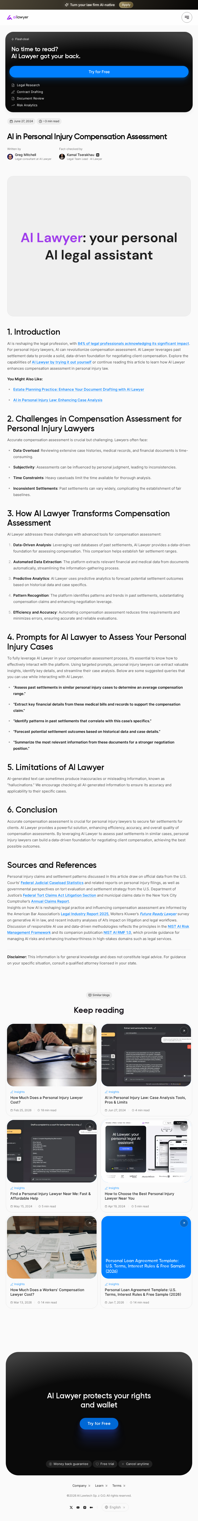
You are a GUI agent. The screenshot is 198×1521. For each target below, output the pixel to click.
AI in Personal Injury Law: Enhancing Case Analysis (57, 400)
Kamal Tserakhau (80, 155)
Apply (126, 5)
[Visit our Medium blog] (91, 1507)
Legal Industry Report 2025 (84, 914)
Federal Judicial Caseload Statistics (52, 882)
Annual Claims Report (50, 901)
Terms (116, 1485)
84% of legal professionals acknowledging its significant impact (133, 343)
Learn (99, 1485)
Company (79, 1485)
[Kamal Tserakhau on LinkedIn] (97, 154)
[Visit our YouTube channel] (77, 1507)
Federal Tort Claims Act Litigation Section (59, 895)
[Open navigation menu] (187, 17)
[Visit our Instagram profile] (84, 1507)
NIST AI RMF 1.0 (117, 932)
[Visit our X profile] (71, 1507)
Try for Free (99, 71)
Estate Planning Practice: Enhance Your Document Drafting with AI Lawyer (78, 389)
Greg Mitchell (25, 155)
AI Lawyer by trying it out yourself (62, 362)
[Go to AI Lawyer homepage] (17, 17)
